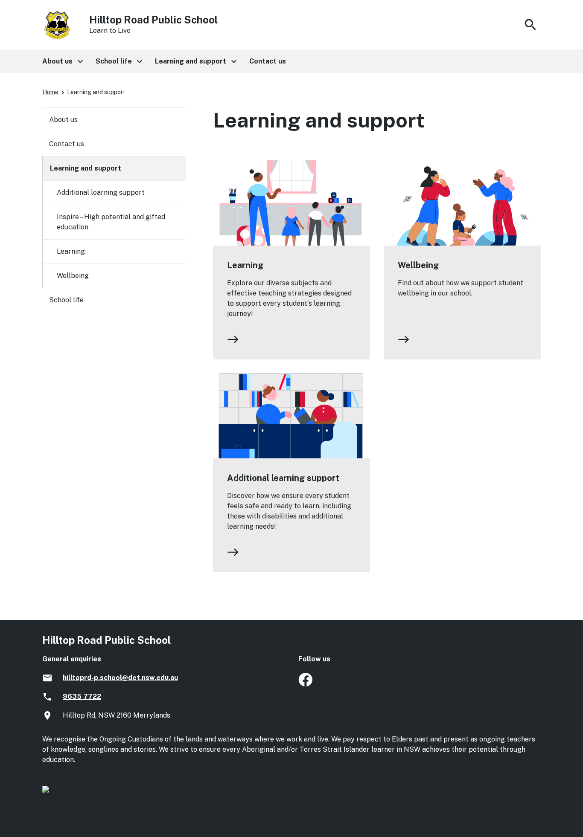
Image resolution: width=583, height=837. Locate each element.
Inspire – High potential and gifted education (111, 222)
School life (66, 300)
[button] (62, 61)
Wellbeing (418, 265)
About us (63, 120)
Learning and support (85, 168)
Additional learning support (283, 478)
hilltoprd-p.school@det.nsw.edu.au (120, 678)
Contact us (66, 144)
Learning (245, 265)
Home (50, 92)
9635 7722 (82, 696)
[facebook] (305, 684)
